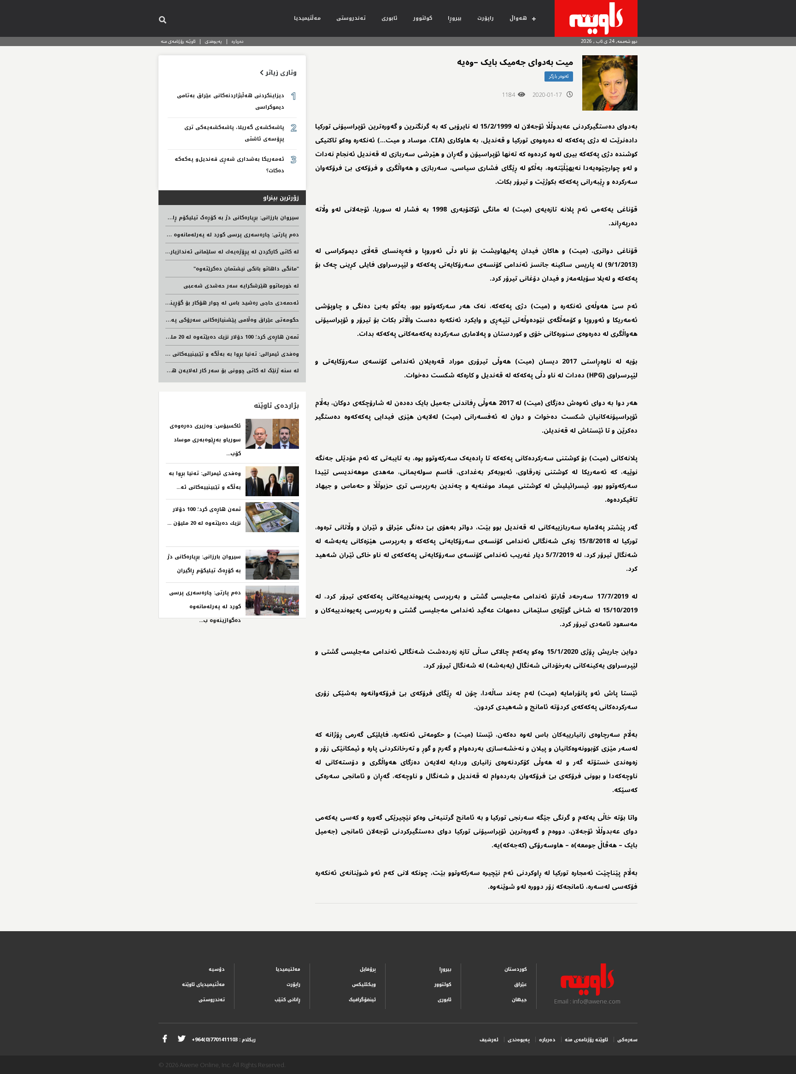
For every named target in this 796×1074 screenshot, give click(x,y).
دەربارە (238, 41)
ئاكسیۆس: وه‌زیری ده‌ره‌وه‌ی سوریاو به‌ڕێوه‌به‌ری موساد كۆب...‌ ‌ (205, 439)
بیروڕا (455, 18)
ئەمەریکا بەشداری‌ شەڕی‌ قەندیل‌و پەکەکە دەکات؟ (229, 165)
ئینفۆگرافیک (362, 999)
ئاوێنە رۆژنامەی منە (178, 41)
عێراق (520, 984)
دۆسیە (217, 969)
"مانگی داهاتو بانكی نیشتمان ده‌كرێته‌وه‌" (246, 269)
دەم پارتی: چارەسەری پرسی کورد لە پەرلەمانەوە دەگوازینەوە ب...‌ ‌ (205, 606)
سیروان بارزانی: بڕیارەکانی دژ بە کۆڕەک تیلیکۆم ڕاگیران (229, 218)
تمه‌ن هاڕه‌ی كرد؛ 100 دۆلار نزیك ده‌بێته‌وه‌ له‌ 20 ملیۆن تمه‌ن (222, 337)
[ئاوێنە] (596, 18)
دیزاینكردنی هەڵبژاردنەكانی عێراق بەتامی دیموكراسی (230, 101)
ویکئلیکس (364, 984)
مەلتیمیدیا (288, 969)
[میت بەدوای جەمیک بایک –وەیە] (610, 83)
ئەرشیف (489, 1039)
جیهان (519, 999)
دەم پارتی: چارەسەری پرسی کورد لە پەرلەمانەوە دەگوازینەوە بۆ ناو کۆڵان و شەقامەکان (186, 235)
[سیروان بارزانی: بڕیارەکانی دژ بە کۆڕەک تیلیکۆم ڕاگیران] (272, 565)
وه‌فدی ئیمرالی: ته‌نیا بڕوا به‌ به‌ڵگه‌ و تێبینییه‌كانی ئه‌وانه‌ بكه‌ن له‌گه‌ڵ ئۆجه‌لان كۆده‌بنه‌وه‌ (184, 354)
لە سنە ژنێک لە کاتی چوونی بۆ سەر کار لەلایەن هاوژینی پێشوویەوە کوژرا (204, 371)
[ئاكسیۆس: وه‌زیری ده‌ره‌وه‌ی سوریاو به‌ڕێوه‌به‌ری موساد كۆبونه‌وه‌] (272, 434)
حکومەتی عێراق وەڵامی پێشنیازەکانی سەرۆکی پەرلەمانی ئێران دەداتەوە (205, 320)
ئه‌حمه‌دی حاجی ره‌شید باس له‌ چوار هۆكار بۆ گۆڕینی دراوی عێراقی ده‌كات (205, 303)
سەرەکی (627, 1039)
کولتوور (422, 18)
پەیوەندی (213, 41)
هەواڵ (518, 18)
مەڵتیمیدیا (307, 18)
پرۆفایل (368, 969)
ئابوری (389, 18)
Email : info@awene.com (587, 1001)
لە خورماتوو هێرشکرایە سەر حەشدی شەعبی (241, 286)
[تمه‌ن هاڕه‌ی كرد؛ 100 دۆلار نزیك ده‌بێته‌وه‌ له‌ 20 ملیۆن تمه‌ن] (272, 517)
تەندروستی (351, 18)
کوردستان (515, 969)
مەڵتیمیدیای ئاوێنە (203, 984)
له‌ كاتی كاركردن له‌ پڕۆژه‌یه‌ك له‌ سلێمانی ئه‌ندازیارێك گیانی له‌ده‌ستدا (210, 252)
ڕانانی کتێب (287, 999)
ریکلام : (224, 1039)
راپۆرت (485, 18)
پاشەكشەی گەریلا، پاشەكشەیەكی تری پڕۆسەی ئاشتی (234, 133)
